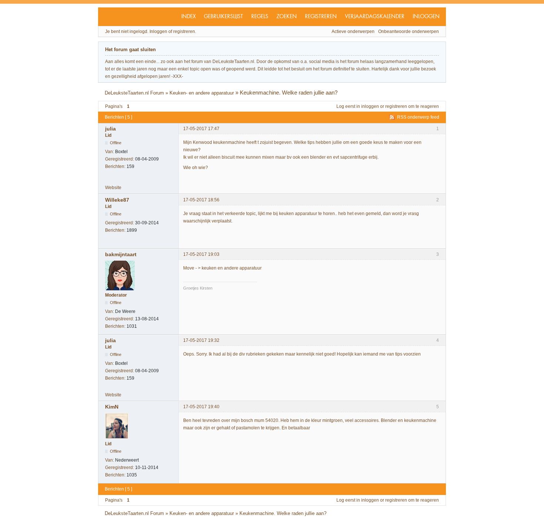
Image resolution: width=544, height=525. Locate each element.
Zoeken (286, 16)
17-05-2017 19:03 (201, 254)
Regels (259, 16)
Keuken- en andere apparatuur (201, 93)
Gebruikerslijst (223, 16)
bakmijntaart (121, 254)
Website (113, 187)
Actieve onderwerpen (353, 31)
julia (110, 129)
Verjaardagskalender (374, 16)
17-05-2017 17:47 (201, 128)
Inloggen (426, 16)
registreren (396, 106)
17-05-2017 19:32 (201, 340)
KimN (111, 407)
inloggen (370, 106)
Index (188, 16)
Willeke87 (117, 200)
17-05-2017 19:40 (201, 406)
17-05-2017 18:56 (201, 199)
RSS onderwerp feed (418, 117)
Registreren (321, 16)
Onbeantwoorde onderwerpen (408, 31)
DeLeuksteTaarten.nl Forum (134, 93)
